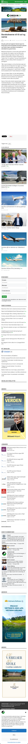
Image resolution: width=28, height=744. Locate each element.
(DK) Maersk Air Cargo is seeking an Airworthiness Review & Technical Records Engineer (15, 497)
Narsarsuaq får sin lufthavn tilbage (9, 543)
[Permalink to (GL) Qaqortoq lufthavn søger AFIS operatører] (3, 457)
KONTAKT (25, 4)
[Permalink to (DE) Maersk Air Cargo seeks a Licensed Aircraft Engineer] (3, 511)
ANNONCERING (11, 4)
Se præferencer (14, 739)
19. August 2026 (20, 543)
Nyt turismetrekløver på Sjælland (9, 355)
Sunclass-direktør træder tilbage (10, 228)
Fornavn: (4, 280)
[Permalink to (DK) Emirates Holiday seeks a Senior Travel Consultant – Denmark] (3, 493)
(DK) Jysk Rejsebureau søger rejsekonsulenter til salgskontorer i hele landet (16, 484)
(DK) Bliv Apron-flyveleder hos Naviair (16, 519)
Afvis (14, 735)
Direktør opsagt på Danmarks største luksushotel (13, 358)
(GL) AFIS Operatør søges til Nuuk (15, 465)
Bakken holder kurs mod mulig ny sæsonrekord (12, 369)
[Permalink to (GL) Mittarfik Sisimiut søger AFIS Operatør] (3, 463)
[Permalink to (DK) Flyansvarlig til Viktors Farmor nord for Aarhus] (3, 451)
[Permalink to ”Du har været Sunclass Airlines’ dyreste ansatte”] (14, 162)
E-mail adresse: (6, 290)
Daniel (9, 535)
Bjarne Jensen (11, 545)
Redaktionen (7, 40)
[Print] (25, 40)
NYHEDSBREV (17, 4)
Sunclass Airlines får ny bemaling (10, 268)
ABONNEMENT (4, 4)
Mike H (9, 578)
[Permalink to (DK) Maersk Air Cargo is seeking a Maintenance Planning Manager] (3, 506)
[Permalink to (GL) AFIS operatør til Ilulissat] (3, 474)
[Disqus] (14, 114)
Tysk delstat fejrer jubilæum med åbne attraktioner (13, 372)
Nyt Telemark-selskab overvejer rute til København (13, 327)
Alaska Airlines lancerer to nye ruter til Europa (12, 322)
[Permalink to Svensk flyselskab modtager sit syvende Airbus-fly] (14, 183)
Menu (6, 2)
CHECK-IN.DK (10, 552)
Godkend (14, 730)
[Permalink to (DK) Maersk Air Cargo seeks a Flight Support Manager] (3, 517)
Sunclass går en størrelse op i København (12, 247)
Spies (9, 143)
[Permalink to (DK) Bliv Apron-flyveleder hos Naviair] (3, 523)
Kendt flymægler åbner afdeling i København (12, 313)
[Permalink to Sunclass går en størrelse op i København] (14, 245)
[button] (25, 712)
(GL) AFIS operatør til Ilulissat (14, 471)
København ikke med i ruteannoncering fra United (13, 308)
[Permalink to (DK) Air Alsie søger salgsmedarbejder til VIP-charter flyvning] (3, 480)
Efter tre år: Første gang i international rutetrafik (12, 574)
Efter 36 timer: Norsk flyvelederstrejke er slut (12, 324)
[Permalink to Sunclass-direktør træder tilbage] (14, 225)
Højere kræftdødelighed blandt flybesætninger (12, 311)
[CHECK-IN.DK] (14, 16)
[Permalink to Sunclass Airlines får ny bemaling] (14, 266)
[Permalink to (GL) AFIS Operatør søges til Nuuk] (3, 468)
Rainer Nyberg (11, 566)
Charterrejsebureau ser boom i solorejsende (12, 363)
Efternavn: (4, 285)
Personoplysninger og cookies (14, 742)
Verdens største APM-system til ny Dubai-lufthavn (13, 316)
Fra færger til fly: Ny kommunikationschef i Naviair (13, 334)
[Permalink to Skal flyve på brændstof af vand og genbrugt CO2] (14, 204)
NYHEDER (13, 40)
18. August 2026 (16, 549)
